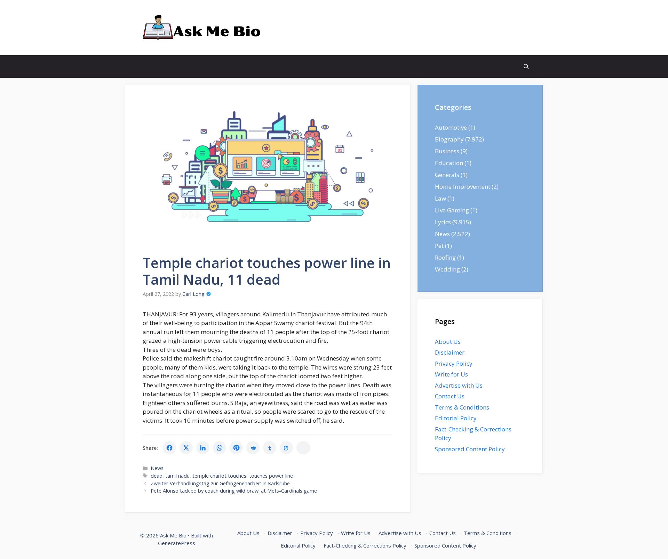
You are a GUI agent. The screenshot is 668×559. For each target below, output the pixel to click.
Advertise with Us (459, 385)
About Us (448, 342)
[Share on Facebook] (169, 447)
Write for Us (451, 374)
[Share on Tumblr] (269, 447)
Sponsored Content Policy (470, 449)
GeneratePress (176, 543)
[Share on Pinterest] (236, 447)
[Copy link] (303, 447)
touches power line (271, 475)
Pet (439, 246)
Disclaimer (449, 352)
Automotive (451, 127)
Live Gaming (452, 210)
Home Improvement (462, 187)
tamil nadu (177, 475)
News (157, 468)
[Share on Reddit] (253, 447)
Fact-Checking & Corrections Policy (365, 545)
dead (156, 475)
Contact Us (449, 396)
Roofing (445, 257)
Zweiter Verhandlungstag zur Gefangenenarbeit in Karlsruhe (220, 483)
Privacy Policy (453, 363)
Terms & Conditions (462, 407)
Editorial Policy (456, 418)
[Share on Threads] (286, 447)
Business (447, 151)
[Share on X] (186, 447)
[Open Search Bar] (526, 66)
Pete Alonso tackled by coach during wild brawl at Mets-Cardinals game (234, 490)
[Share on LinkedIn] (202, 447)
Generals (447, 175)
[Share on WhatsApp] (219, 447)
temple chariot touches (219, 475)
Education (449, 163)
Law (440, 198)
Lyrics (443, 222)
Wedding (447, 269)
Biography (449, 139)
